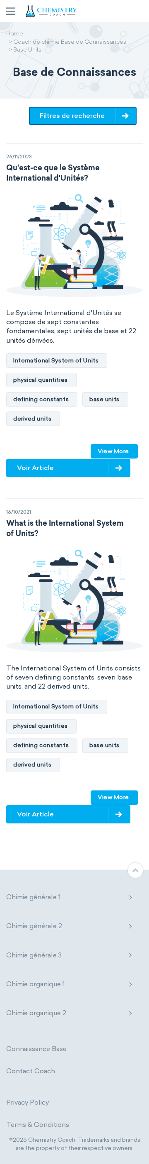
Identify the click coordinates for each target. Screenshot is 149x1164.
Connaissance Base (36, 1049)
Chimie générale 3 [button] (34, 955)
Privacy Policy (27, 1102)
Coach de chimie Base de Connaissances (69, 42)
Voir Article (35, 468)
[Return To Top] (135, 870)
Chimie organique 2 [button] (36, 1013)
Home (14, 34)
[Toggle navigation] (11, 11)
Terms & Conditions (37, 1125)
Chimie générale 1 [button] (33, 897)
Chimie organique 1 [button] (35, 984)
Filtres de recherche (72, 116)
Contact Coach (30, 1071)
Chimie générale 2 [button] (34, 926)
